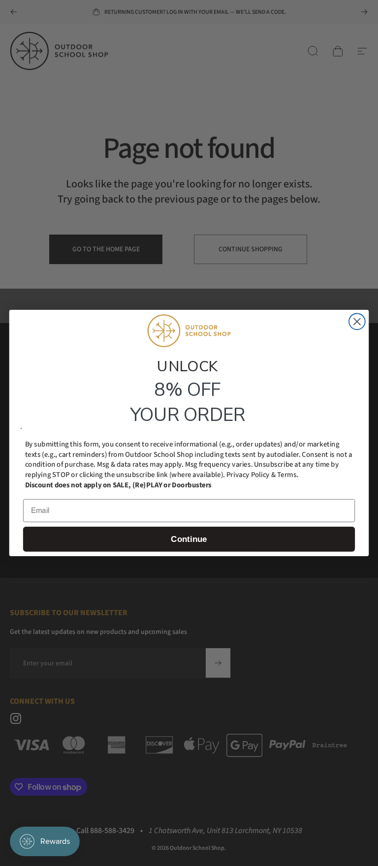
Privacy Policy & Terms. (262, 475)
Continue (189, 539)
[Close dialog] (357, 321)
